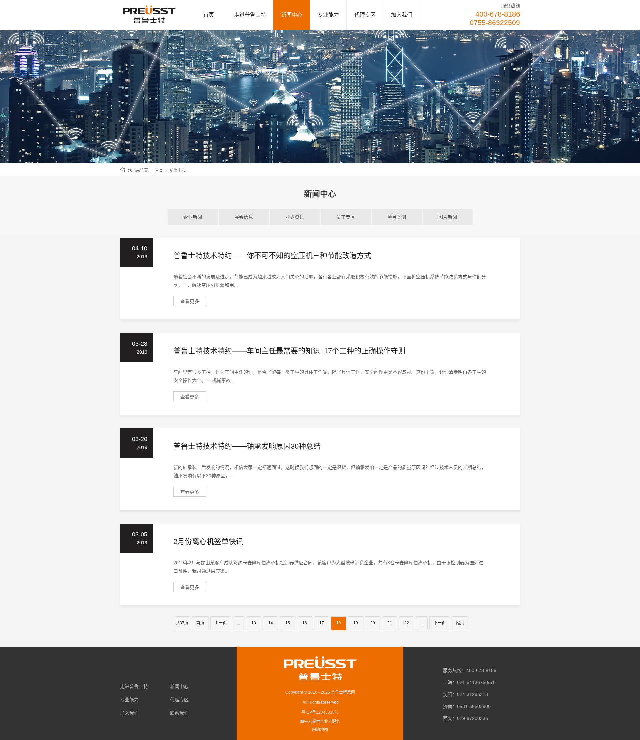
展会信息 (243, 217)
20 (372, 623)
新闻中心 (291, 15)
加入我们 (401, 15)
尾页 (460, 623)
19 (355, 623)
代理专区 (365, 15)
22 (406, 623)
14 (270, 623)
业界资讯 (294, 217)
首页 (208, 15)
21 (389, 623)
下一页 (440, 623)
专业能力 (328, 15)
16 (304, 623)
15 (287, 623)
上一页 (221, 623)
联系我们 (179, 713)
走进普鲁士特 (250, 15)
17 (321, 623)
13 (253, 623)
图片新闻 (447, 217)
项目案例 (396, 217)
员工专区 (345, 217)
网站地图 (320, 729)
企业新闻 (192, 217)
